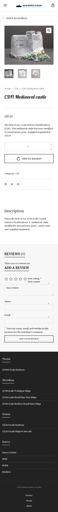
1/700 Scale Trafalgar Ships (16, 391)
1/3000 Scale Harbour (13, 369)
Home (7, 88)
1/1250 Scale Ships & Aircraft (17, 431)
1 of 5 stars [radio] (6, 279)
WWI (4, 459)
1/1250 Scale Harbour (13, 425)
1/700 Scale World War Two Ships (19, 397)
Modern (6, 472)
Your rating (34, 278)
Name (7, 301)
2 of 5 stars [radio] (11, 279)
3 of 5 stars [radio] (16, 279)
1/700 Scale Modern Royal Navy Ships (21, 403)
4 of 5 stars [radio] (21, 279)
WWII (5, 465)
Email (7, 315)
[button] (48, 30)
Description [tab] (14, 211)
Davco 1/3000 (9, 452)
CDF (16, 88)
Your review (34, 281)
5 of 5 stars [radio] (25, 279)
